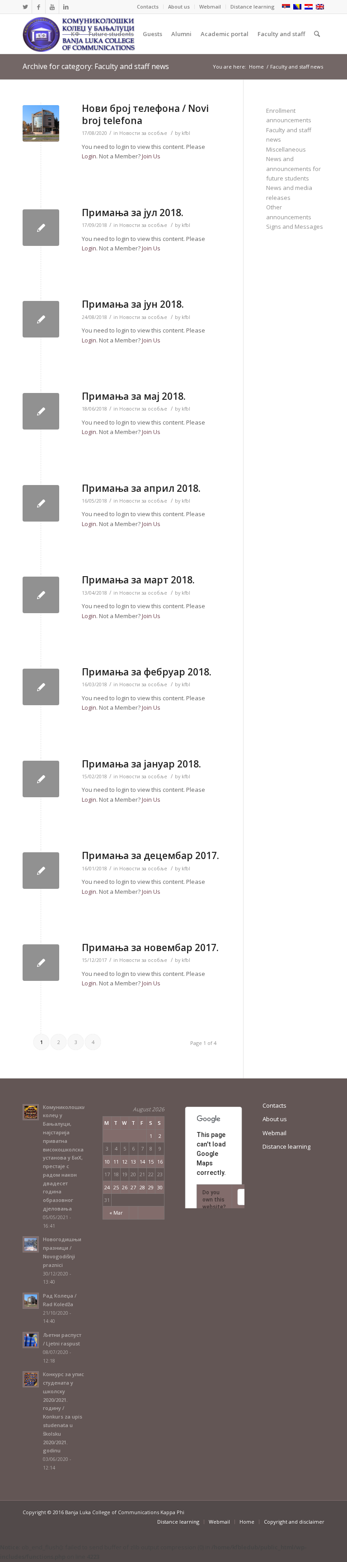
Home (256, 66)
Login (89, 156)
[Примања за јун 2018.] (41, 319)
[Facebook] (38, 7)
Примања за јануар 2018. (141, 764)
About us (179, 6)
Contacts (148, 6)
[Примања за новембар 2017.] (41, 962)
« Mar (116, 1212)
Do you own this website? (214, 1199)
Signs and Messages (294, 226)
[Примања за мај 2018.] (41, 411)
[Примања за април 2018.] (41, 503)
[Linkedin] (66, 7)
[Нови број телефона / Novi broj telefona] (41, 123)
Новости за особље (143, 133)
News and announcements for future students (293, 168)
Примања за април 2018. (141, 488)
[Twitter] (25, 7)
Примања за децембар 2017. (150, 855)
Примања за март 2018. (138, 579)
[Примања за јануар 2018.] (41, 779)
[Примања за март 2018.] (41, 595)
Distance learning (252, 6)
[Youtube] (52, 7)
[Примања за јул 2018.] (41, 227)
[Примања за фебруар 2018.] (41, 687)
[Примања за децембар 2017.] (41, 870)
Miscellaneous (286, 149)
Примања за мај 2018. (134, 396)
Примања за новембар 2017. (150, 947)
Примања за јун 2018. (133, 304)
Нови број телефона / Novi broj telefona (145, 114)
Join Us (151, 156)
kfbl (186, 133)
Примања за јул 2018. (132, 212)
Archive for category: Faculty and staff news (96, 66)
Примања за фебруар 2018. (146, 671)
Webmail (210, 6)
